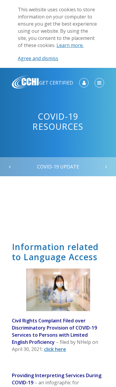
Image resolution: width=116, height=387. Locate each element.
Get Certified (56, 82)
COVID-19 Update (58, 166)
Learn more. (70, 45)
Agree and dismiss (38, 58)
